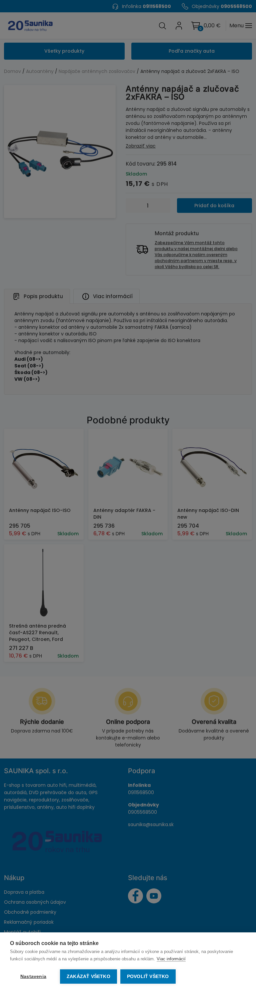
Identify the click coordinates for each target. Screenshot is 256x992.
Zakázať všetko (88, 976)
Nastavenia (33, 976)
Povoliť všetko (148, 976)
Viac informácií (171, 958)
